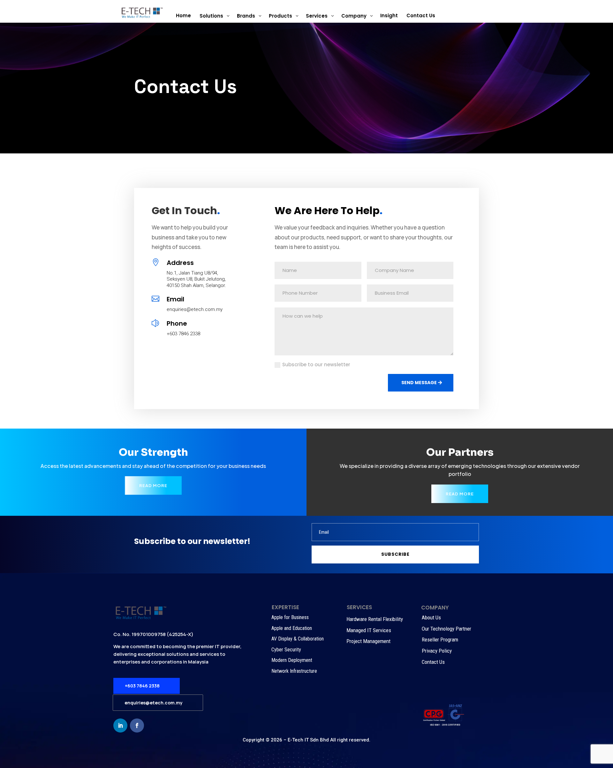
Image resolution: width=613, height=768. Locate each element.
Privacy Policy (437, 651)
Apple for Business (290, 617)
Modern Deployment (291, 660)
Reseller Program (440, 639)
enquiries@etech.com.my (154, 703)
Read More (153, 485)
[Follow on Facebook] (137, 725)
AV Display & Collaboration (297, 639)
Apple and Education (291, 628)
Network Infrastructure (294, 671)
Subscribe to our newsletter (316, 364)
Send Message (419, 382)
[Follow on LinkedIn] (120, 725)
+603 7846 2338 (142, 686)
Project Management (368, 641)
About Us (431, 617)
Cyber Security (286, 650)
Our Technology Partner (446, 628)
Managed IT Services (368, 630)
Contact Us (433, 662)
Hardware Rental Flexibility (374, 619)
